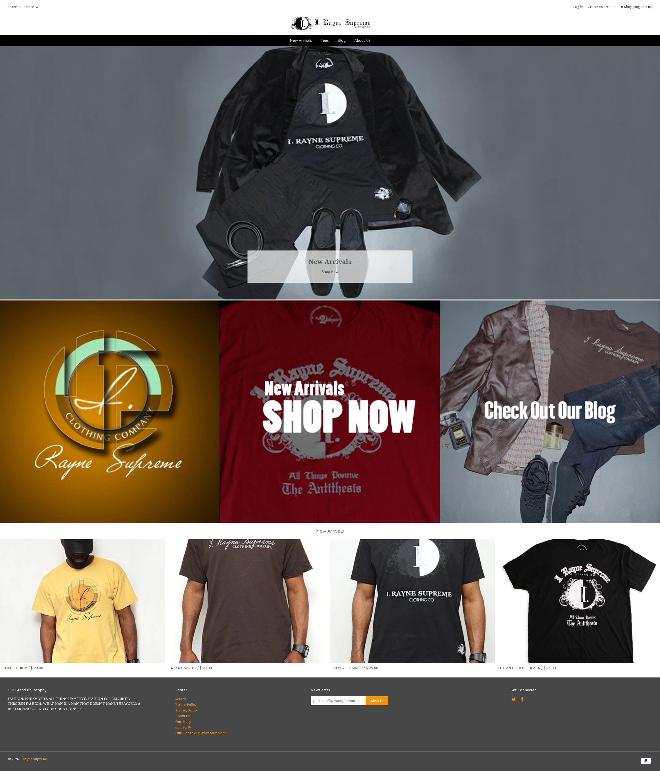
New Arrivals (301, 40)
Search (180, 699)
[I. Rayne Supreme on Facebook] (522, 699)
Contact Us (183, 727)
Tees (325, 40)
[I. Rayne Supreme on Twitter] (513, 699)
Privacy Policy (186, 710)
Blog (341, 40)
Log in (578, 7)
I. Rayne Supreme (34, 759)
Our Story (183, 722)
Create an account (602, 7)
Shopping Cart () (637, 7)
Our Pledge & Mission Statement (200, 733)
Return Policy (185, 705)
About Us (362, 40)
